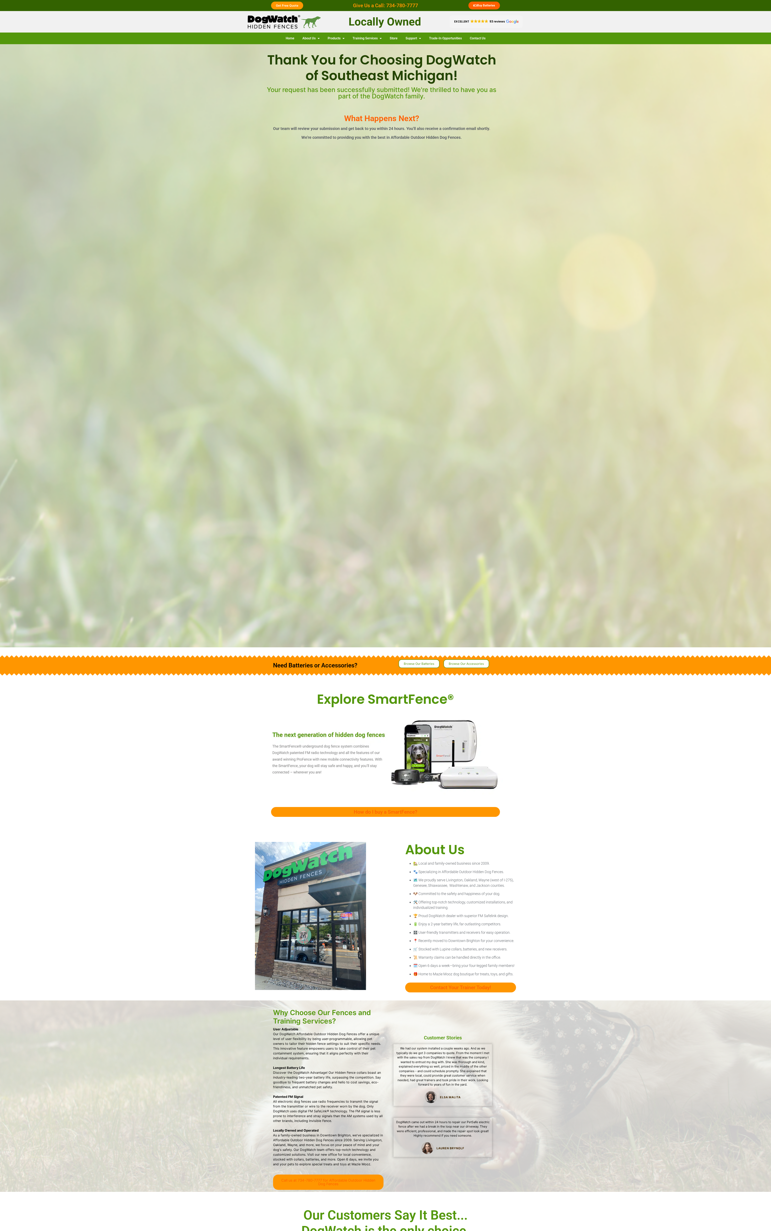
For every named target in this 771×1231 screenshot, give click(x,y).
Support (411, 38)
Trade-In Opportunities (445, 38)
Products (334, 38)
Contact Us (477, 38)
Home (290, 38)
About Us (309, 38)
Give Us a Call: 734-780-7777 (385, 5)
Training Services (365, 38)
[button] (486, 21)
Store (394, 38)
